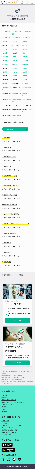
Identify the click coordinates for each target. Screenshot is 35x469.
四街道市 (5, 72)
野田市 (5, 49)
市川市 (15, 42)
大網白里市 (26, 83)
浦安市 (25, 68)
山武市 (5, 83)
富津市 (15, 68)
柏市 (14, 57)
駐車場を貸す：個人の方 (8, 400)
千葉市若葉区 (7, 38)
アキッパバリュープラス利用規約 (11, 425)
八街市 (25, 72)
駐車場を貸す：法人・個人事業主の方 (12, 402)
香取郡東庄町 (17, 93)
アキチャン (4, 409)
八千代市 (26, 60)
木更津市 (16, 45)
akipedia (4, 411)
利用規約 (4, 423)
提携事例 (4, 397)
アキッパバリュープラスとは (9, 404)
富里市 (25, 76)
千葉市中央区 (7, 32)
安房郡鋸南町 (17, 115)
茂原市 (15, 49)
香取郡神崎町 (27, 87)
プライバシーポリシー (8, 428)
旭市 (24, 53)
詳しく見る (17, 320)
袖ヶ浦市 (16, 72)
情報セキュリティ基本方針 (9, 432)
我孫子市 (5, 64)
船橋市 (25, 42)
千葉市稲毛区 (27, 32)
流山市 (15, 60)
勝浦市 (25, 57)
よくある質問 (5, 421)
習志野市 (5, 57)
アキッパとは (5, 395)
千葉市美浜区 (27, 38)
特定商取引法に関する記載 (9, 430)
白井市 (15, 76)
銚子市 (5, 42)
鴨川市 (15, 64)
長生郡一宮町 (27, 99)
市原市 (5, 60)
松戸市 (25, 45)
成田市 (25, 49)
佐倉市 (5, 53)
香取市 (25, 79)
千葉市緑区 (16, 38)
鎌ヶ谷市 (26, 64)
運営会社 (4, 407)
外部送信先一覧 (6, 435)
